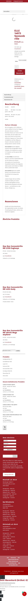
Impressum (13, 557)
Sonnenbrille (17, 86)
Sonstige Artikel (6, 371)
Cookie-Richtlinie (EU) (11, 563)
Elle (15, 88)
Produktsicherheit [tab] (8, 97)
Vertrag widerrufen (13, 565)
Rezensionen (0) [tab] (8, 99)
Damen (22, 86)
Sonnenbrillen (17, 82)
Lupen (4, 364)
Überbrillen (5, 373)
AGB (19, 557)
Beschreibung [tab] (7, 94)
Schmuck (5, 366)
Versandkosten (17, 48)
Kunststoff (19, 88)
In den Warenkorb (19, 72)
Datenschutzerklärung (13, 559)
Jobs (8, 557)
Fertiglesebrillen (7, 359)
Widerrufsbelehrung (13, 561)
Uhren (4, 375)
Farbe (16, 61)
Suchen (18, 350)
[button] (9, 474)
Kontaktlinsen (6, 361)
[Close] (2, 577)
